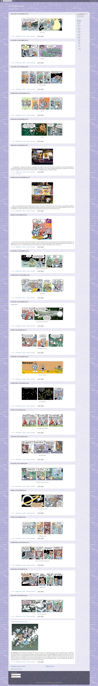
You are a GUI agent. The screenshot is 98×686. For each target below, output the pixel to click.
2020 (79, 28)
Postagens (14, 674)
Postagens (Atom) (18, 669)
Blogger (60, 682)
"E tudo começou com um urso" (19, 621)
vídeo (47, 321)
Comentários (15, 676)
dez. (79, 42)
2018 (79, 34)
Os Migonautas (16, 6)
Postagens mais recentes (18, 666)
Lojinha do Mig (80, 16)
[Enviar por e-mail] (38, 36)
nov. (79, 45)
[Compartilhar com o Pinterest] (43, 36)
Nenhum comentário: (31, 36)
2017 (79, 37)
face (46, 168)
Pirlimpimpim (14, 304)
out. (79, 48)
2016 (79, 39)
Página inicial (49, 666)
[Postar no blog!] (39, 36)
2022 (79, 22)
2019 (79, 31)
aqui (60, 244)
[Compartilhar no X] (40, 36)
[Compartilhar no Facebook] (41, 36)
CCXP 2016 (18, 173)
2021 (79, 25)
